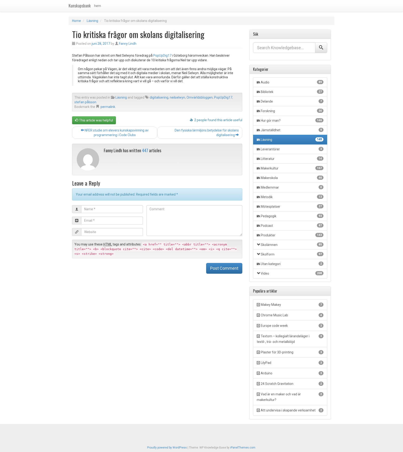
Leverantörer (291, 149)
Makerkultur (291, 168)
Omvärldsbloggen (200, 97)
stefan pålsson (85, 102)
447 (145, 150)
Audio (291, 82)
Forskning (291, 111)
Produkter (291, 235)
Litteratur (291, 159)
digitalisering (159, 97)
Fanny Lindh (127, 43)
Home (76, 21)
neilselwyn (177, 97)
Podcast (291, 226)
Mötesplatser (291, 206)
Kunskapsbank (80, 6)
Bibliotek (291, 92)
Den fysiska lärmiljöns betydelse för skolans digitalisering (207, 132)
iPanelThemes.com (242, 447)
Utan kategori (291, 264)
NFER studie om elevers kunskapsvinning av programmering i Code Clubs (116, 132)
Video (291, 273)
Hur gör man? (291, 120)
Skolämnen (291, 245)
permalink (108, 107)
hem (97, 6)
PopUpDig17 (162, 55)
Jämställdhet (291, 130)
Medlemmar (291, 187)
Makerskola (291, 178)
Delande (291, 101)
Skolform (291, 254)
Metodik (291, 197)
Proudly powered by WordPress (167, 447)
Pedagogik (291, 216)
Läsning (92, 21)
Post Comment (224, 268)
